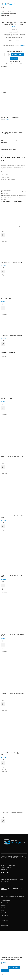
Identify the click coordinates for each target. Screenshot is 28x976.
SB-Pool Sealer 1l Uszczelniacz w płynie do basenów (12, 91)
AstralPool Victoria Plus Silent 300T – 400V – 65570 (12, 575)
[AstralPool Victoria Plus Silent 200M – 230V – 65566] (12, 423)
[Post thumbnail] (3, 129)
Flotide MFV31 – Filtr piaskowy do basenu (11, 335)
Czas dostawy (4, 918)
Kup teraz (14, 58)
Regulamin (3, 905)
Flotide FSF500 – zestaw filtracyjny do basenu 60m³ (13, 753)
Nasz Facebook (4, 925)
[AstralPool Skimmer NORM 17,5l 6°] (12, 106)
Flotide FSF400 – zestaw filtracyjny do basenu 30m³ (13, 635)
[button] (3, 235)
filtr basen (20, 197)
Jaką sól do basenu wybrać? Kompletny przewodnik (11, 141)
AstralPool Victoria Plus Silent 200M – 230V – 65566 (12, 457)
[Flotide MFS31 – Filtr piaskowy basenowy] (12, 250)
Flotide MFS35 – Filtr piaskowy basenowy (11, 299)
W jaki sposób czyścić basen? (9, 149)
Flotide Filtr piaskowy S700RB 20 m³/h (10, 226)
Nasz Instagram (4, 927)
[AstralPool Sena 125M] (12, 366)
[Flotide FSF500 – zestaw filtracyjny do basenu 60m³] (12, 720)
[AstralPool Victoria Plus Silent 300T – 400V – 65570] (12, 542)
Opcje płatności (4, 920)
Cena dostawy (4, 915)
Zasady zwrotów (4, 902)
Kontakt (3, 907)
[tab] (7, 153)
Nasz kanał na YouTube (6, 923)
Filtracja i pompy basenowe (12, 195)
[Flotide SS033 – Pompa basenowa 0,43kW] (12, 779)
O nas (2, 910)
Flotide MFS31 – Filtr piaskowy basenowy (11, 262)
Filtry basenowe (22, 195)
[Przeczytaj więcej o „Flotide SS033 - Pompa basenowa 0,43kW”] (3, 821)
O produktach (4, 912)
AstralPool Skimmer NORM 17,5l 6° (10, 118)
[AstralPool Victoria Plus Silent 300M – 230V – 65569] (12, 483)
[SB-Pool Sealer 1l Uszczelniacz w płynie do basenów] (12, 79)
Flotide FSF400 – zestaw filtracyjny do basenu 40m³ (13, 694)
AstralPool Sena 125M (6, 399)
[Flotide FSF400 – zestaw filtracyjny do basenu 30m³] (12, 601)
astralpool (8, 197)
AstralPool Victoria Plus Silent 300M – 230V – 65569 (12, 516)
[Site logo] (7, 4)
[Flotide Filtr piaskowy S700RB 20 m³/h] (12, 214)
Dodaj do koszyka (17, 54)
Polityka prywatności (5, 900)
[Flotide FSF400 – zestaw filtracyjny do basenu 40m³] (12, 660)
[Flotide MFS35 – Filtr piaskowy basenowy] (12, 287)
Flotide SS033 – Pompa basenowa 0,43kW (12, 812)
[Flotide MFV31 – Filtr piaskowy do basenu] (12, 323)
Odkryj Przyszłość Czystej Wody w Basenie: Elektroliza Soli (12, 133)
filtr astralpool (14, 197)
